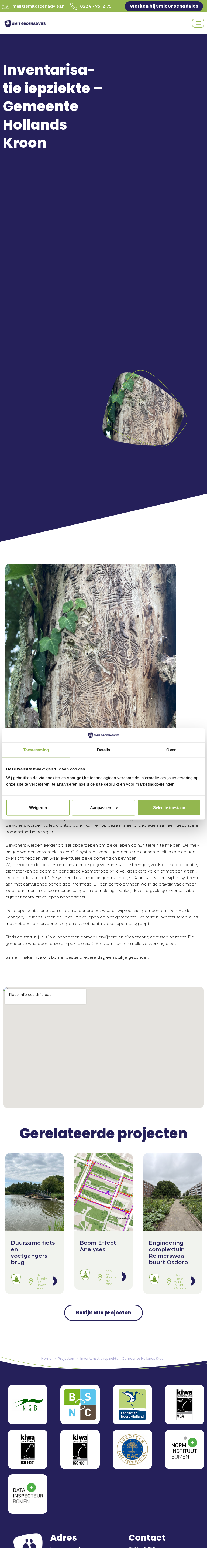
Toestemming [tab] (36, 750)
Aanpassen (100, 807)
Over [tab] (170, 750)
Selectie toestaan (169, 807)
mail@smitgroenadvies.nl (39, 6)
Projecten (66, 1359)
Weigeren (38, 807)
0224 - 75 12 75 (95, 6)
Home (46, 1359)
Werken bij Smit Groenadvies (164, 6)
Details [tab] (103, 750)
